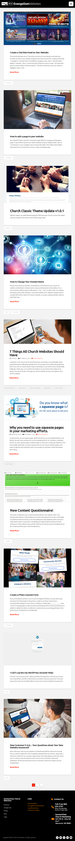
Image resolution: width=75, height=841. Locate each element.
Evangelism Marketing (36, 806)
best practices (10, 388)
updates (7, 228)
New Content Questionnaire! (31, 510)
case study (21, 388)
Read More (14, 72)
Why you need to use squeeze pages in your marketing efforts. (37, 429)
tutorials (8, 82)
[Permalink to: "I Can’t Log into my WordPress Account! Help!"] (37, 649)
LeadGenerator (33, 808)
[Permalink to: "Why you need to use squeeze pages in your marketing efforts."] (37, 407)
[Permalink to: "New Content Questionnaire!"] (37, 486)
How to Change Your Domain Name (27, 281)
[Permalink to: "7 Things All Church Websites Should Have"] (37, 331)
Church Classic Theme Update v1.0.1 (37, 211)
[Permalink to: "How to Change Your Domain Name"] (37, 254)
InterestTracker (33, 810)
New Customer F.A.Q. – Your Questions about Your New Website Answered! (36, 746)
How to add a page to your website (27, 136)
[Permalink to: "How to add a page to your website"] (37, 109)
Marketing (47, 388)
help (6, 312)
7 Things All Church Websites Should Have (37, 353)
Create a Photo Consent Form (24, 595)
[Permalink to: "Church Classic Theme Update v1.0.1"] (37, 184)
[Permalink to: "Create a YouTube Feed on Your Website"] (37, 28)
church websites (34, 388)
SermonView (32, 803)
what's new (58, 388)
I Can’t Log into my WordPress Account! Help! (31, 672)
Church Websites (38, 358)
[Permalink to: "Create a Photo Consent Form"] (37, 568)
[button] (71, 4)
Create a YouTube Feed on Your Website (29, 52)
